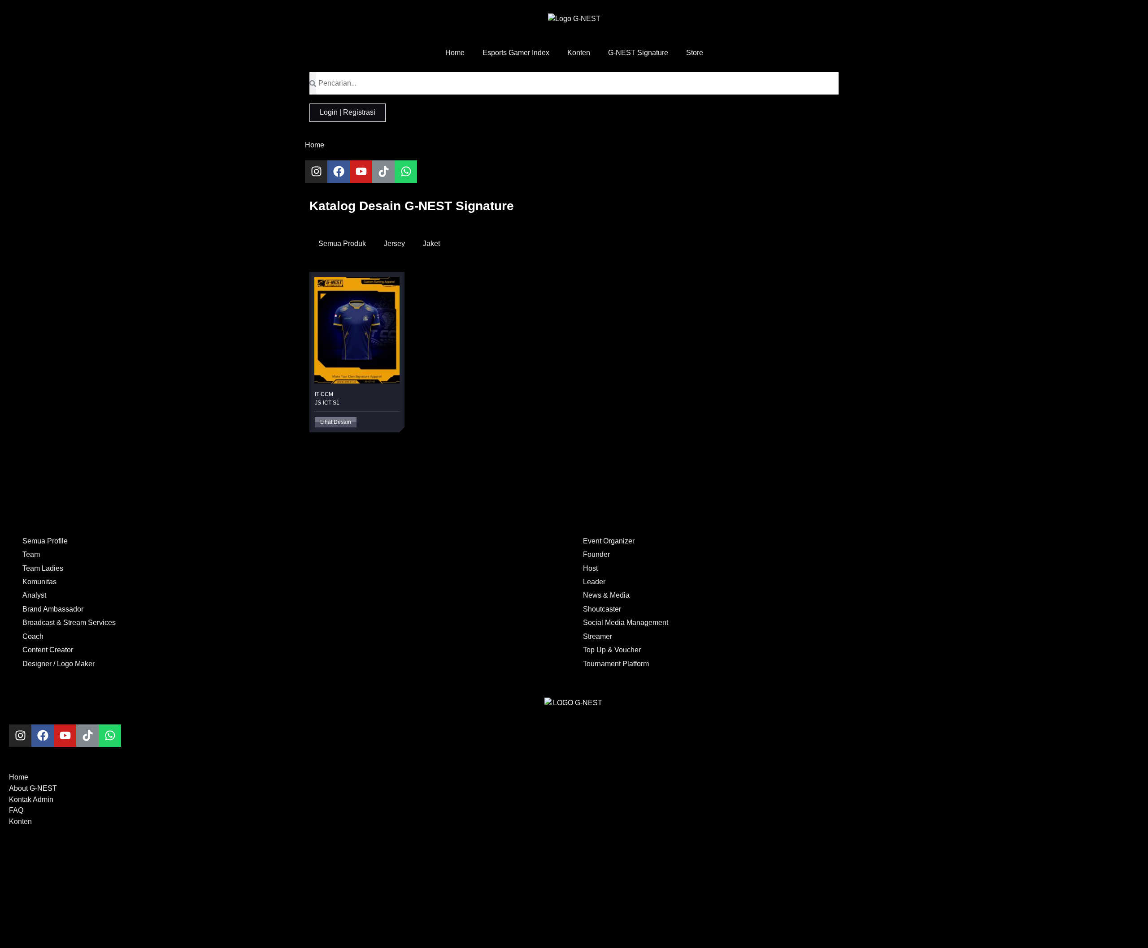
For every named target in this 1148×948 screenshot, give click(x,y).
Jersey (394, 243)
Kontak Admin (31, 799)
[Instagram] (316, 171)
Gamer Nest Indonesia (345, 919)
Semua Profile (45, 541)
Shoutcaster (602, 609)
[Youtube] (361, 171)
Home (455, 52)
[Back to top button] (12, 849)
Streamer (597, 636)
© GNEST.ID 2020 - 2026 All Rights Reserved (382, 878)
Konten (578, 52)
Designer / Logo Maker (58, 664)
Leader (594, 582)
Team (31, 554)
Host (590, 568)
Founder (596, 554)
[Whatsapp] (406, 171)
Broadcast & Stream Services (69, 622)
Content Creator (47, 650)
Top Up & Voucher (612, 650)
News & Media (606, 595)
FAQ (16, 810)
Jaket (431, 243)
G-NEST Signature (638, 52)
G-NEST (323, 903)
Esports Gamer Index (516, 52)
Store (694, 52)
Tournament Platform (616, 664)
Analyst (34, 595)
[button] (336, 422)
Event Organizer (609, 541)
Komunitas (39, 582)
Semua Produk (342, 243)
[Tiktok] (383, 171)
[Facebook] (338, 171)
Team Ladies (42, 568)
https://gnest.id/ (333, 935)
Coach (32, 636)
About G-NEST (33, 788)
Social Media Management (625, 622)
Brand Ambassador (52, 609)
